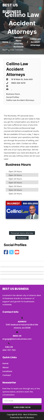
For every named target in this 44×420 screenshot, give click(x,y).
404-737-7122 (9, 350)
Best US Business (11, 8)
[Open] (40, 8)
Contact (6, 375)
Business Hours (13, 94)
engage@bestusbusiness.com (17, 339)
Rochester (19, 46)
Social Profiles (12, 97)
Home (5, 42)
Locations (7, 371)
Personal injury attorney (18, 40)
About (5, 367)
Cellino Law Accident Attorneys (20, 100)
